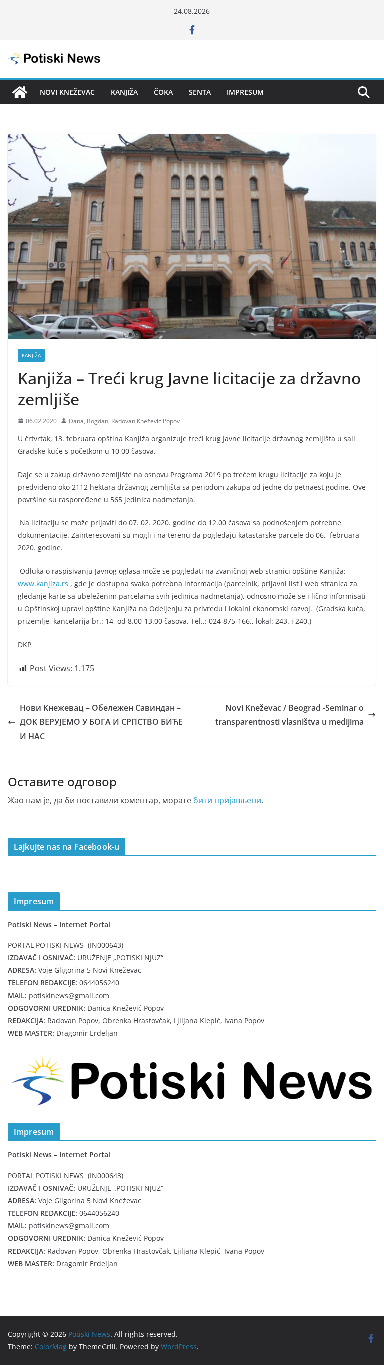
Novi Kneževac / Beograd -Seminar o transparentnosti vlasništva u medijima (290, 715)
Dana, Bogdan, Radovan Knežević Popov (124, 421)
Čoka (163, 92)
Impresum (245, 92)
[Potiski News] (20, 92)
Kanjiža (124, 92)
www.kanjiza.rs (43, 583)
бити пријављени (228, 800)
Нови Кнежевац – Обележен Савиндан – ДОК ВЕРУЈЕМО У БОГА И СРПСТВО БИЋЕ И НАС (101, 722)
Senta (200, 92)
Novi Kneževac (67, 92)
